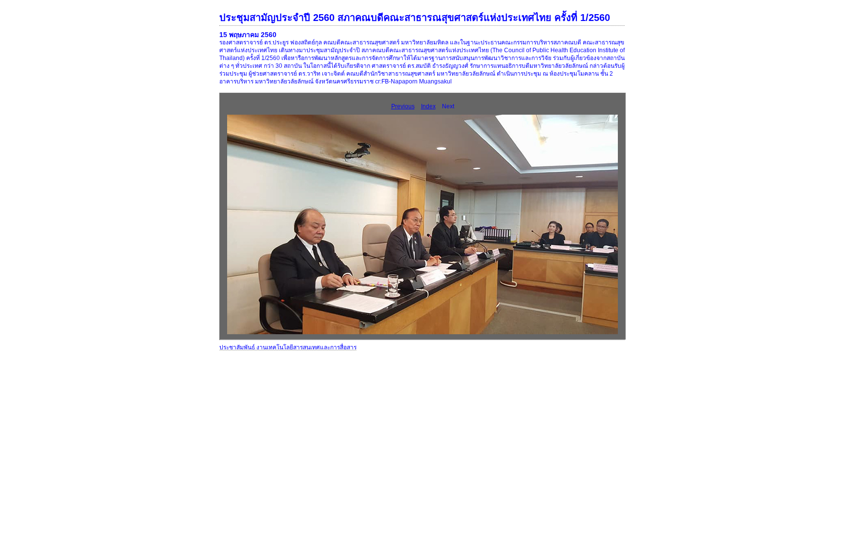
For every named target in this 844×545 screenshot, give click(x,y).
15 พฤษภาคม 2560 (247, 35)
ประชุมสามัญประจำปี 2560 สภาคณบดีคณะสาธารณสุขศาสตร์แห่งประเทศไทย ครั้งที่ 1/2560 (414, 17)
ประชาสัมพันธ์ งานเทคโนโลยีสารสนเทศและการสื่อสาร (288, 347)
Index (428, 106)
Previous (403, 106)
